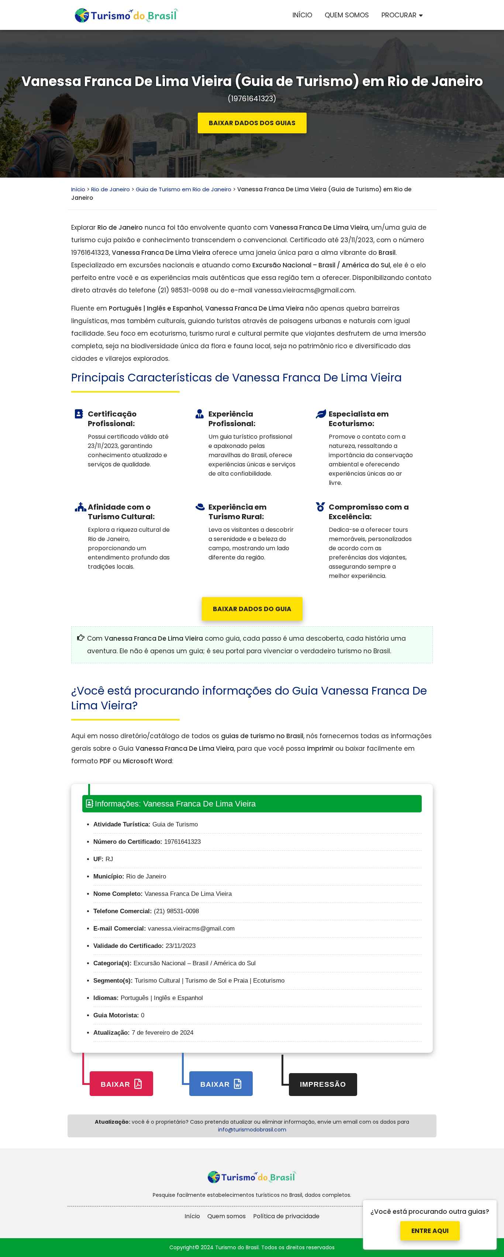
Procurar (399, 15)
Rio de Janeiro (110, 189)
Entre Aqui (430, 1223)
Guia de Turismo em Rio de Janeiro (183, 189)
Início (302, 15)
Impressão (323, 1084)
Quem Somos (347, 15)
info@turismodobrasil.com (252, 1129)
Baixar (116, 1084)
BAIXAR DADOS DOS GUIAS (252, 123)
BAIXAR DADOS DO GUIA (252, 608)
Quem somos (226, 1216)
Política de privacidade (286, 1216)
